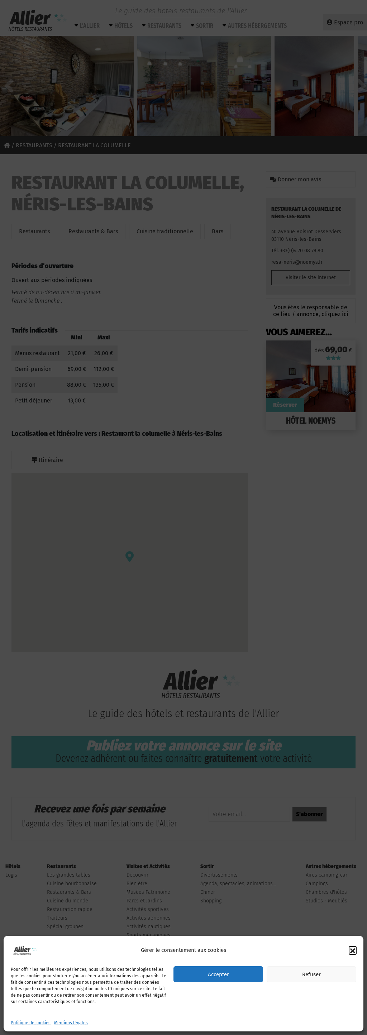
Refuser (311, 974)
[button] (352, 950)
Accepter (218, 974)
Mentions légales (71, 1022)
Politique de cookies (31, 1022)
